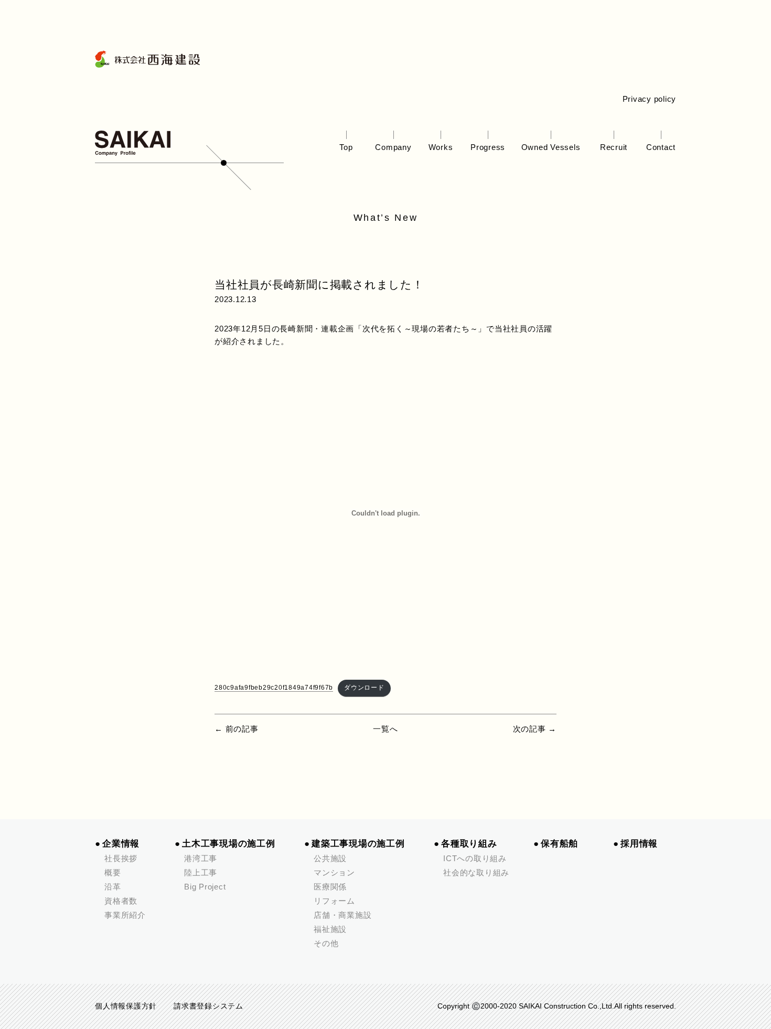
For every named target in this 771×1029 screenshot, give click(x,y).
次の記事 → (535, 728)
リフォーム (334, 900)
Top (345, 147)
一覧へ (385, 728)
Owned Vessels (551, 147)
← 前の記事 (237, 728)
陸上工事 (200, 872)
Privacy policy (650, 98)
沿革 (112, 886)
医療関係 (330, 886)
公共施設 (330, 858)
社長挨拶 (120, 858)
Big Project (205, 886)
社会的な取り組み (476, 872)
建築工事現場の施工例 (358, 843)
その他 (326, 943)
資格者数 (120, 900)
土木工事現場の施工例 (228, 843)
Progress (487, 147)
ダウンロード (364, 687)
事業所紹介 (125, 914)
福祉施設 (330, 929)
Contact (661, 147)
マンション (334, 872)
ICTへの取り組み (475, 858)
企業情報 (121, 843)
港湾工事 (200, 858)
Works (441, 147)
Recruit (613, 147)
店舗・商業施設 (342, 914)
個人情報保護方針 (126, 1006)
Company (393, 147)
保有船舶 (559, 843)
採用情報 (639, 843)
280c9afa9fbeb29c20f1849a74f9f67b (274, 687)
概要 (112, 872)
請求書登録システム (208, 1006)
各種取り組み (469, 843)
